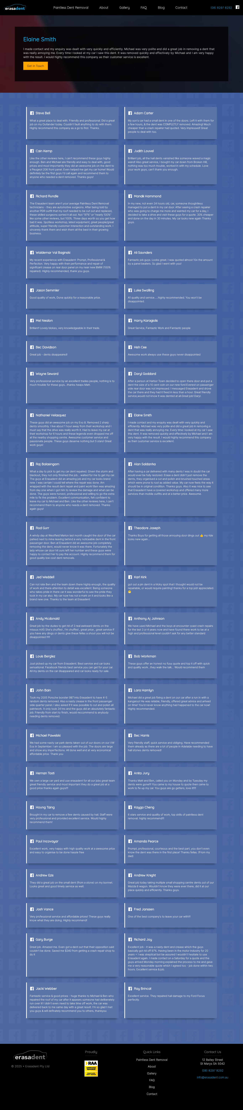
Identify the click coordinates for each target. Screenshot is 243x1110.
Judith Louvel (144, 151)
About (103, 8)
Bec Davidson (46, 347)
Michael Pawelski (48, 735)
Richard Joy (143, 939)
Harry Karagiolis (146, 320)
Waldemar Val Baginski (53, 253)
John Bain (43, 690)
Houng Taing (45, 807)
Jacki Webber (46, 989)
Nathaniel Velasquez (51, 415)
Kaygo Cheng (144, 807)
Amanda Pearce (146, 841)
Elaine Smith (143, 415)
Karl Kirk (140, 577)
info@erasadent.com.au (212, 1077)
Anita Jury (141, 773)
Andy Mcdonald (47, 618)
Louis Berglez (45, 656)
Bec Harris (141, 735)
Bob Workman (145, 656)
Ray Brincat (142, 989)
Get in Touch (35, 66)
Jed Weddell (45, 577)
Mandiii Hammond (147, 196)
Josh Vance (44, 909)
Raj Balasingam (47, 464)
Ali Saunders (143, 253)
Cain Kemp (44, 151)
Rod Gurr (42, 528)
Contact (181, 8)
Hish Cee (140, 347)
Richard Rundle (47, 196)
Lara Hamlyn (144, 690)
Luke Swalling (144, 290)
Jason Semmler (47, 290)
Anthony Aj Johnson (149, 618)
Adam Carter (143, 113)
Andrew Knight (145, 875)
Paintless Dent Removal (70, 8)
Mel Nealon (44, 320)
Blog (161, 8)
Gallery (124, 8)
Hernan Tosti (45, 773)
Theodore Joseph (147, 528)
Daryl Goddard (145, 374)
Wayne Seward (47, 374)
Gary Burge (44, 939)
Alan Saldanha (145, 464)
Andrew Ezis (45, 875)
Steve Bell (43, 113)
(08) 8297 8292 (221, 7)
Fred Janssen (144, 909)
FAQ (144, 8)
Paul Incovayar (47, 841)
